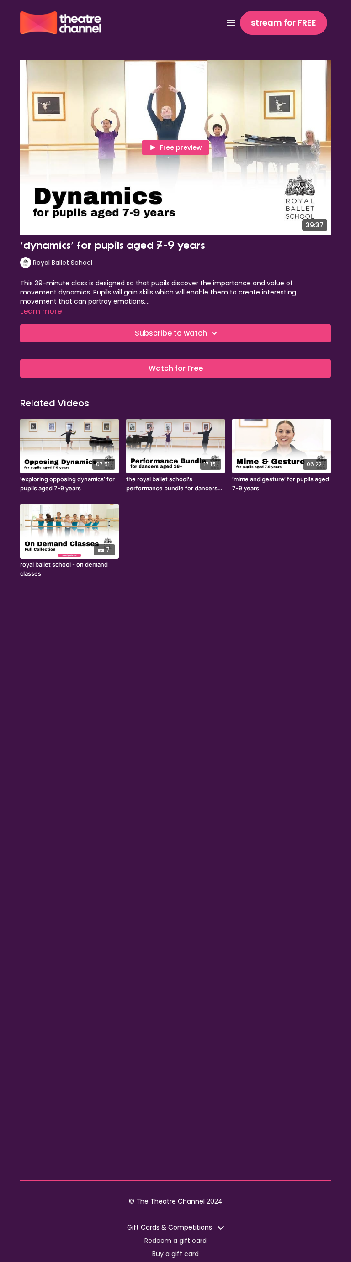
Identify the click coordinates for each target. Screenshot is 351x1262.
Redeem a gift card (175, 1240)
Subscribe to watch (171, 333)
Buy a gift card (175, 1253)
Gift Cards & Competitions (170, 1227)
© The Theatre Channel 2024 (176, 1201)
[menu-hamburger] (230, 23)
